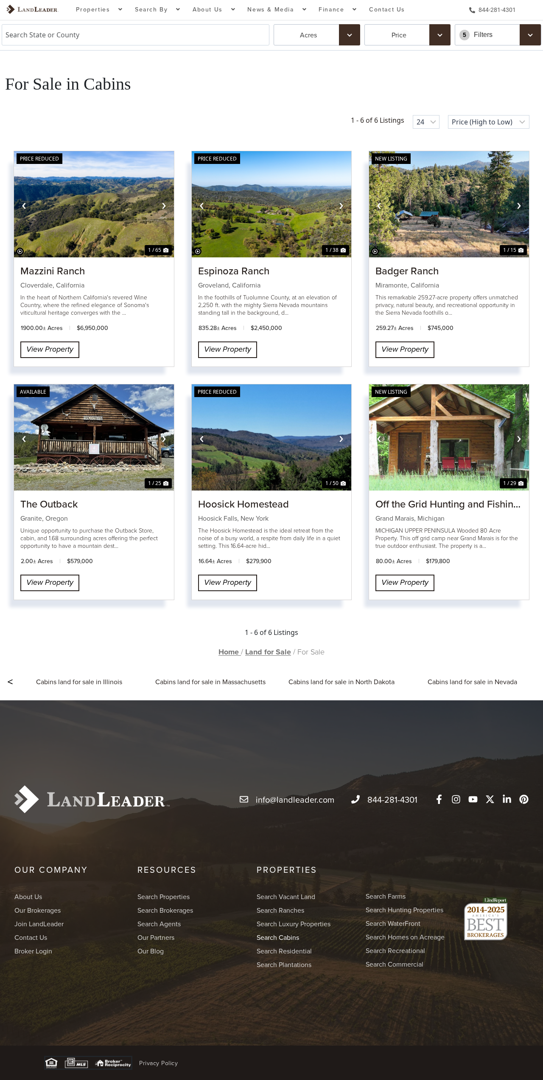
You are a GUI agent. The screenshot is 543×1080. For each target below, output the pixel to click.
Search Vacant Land (286, 896)
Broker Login (33, 951)
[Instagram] (456, 799)
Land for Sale (268, 651)
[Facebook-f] (439, 799)
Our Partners (155, 937)
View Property (49, 349)
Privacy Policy (158, 1063)
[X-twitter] (490, 799)
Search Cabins (278, 937)
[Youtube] (473, 799)
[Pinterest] (524, 799)
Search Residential (284, 951)
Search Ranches (280, 910)
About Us (28, 896)
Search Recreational (395, 950)
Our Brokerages (37, 910)
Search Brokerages (165, 910)
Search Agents (159, 923)
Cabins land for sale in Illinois (79, 681)
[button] (99, 10)
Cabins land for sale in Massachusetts (210, 681)
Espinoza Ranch (233, 270)
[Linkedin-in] (507, 799)
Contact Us (387, 9)
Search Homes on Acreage (405, 937)
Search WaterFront (393, 923)
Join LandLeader (39, 923)
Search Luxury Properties (293, 923)
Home (229, 651)
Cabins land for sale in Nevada (472, 681)
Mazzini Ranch (52, 270)
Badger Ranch (407, 270)
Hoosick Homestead (243, 503)
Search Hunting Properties (404, 909)
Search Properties (163, 896)
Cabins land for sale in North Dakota (341, 681)
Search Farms (386, 896)
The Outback (49, 503)
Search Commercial (394, 964)
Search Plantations (284, 964)
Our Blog (150, 951)
